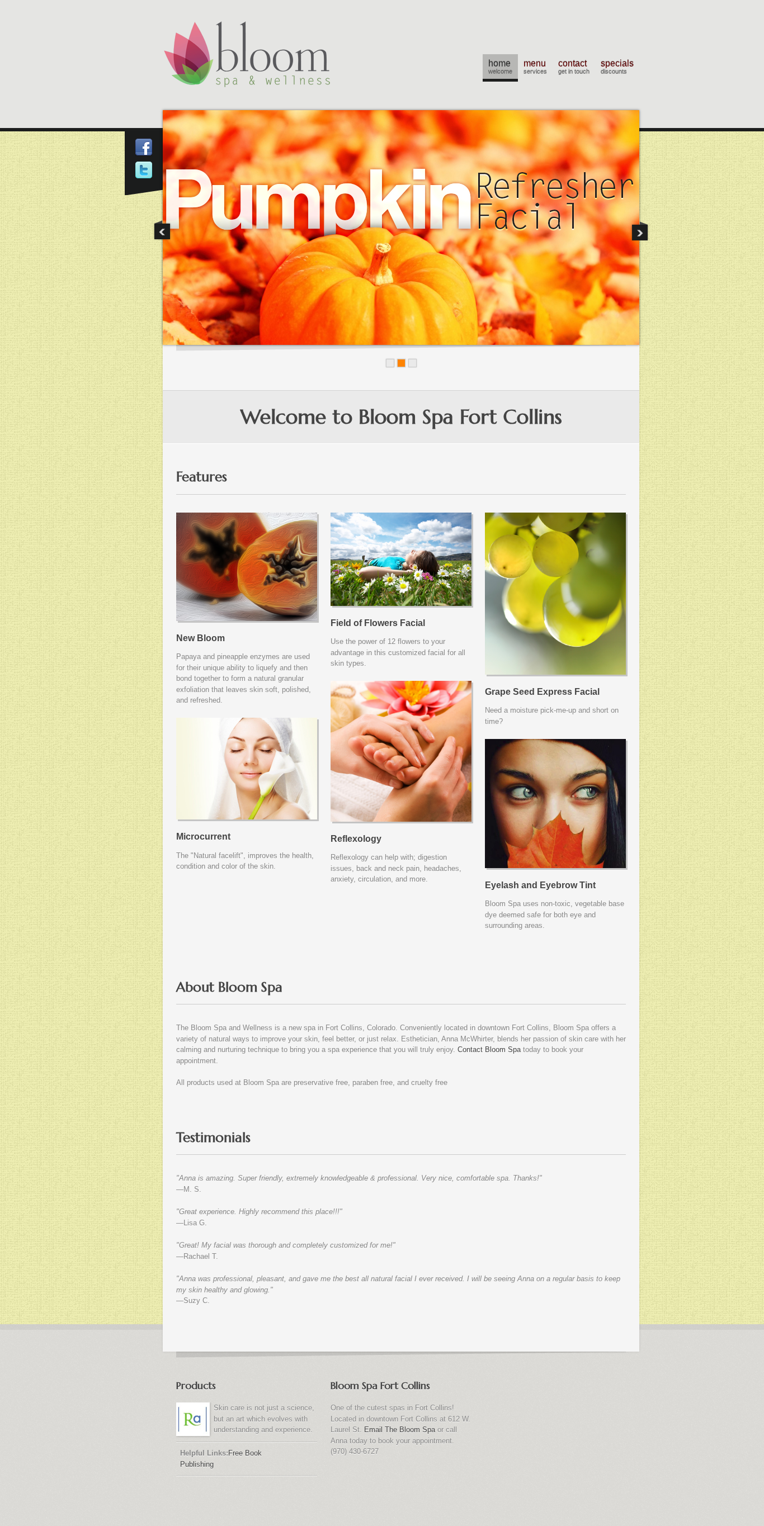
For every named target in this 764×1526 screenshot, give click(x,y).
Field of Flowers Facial (378, 623)
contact (573, 67)
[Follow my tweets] (144, 172)
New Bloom (200, 638)
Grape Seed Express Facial (542, 691)
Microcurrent (203, 836)
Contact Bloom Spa (489, 1049)
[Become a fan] (144, 149)
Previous (162, 230)
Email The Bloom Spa (399, 1429)
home (500, 67)
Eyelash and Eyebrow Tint (540, 885)
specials (617, 67)
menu (535, 67)
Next (639, 230)
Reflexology (356, 838)
